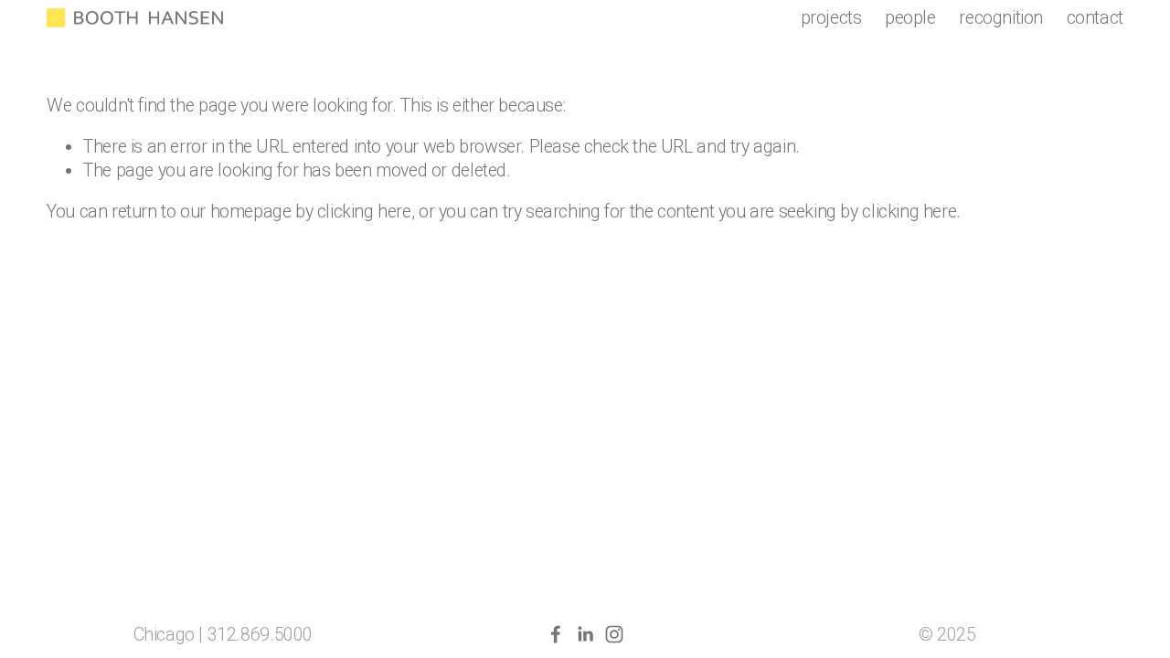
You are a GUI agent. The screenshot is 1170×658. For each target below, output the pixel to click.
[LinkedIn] (585, 634)
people (910, 17)
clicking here (364, 211)
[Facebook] (556, 634)
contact (1095, 17)
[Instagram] (614, 634)
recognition (1001, 17)
